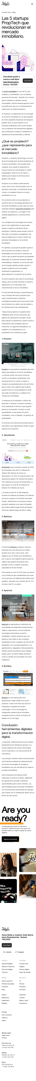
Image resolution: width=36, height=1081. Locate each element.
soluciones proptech (23, 209)
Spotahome (6, 467)
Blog (13, 12)
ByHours (13, 547)
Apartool (5, 624)
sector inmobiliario (10, 91)
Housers (5, 369)
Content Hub (6, 12)
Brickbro (5, 698)
